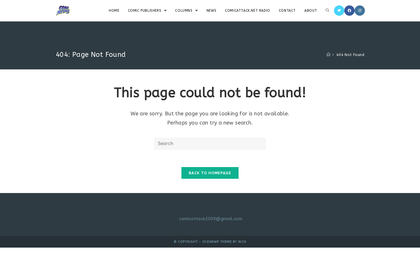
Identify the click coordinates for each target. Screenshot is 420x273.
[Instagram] (360, 10)
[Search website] (327, 10)
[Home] (328, 55)
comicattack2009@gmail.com (210, 218)
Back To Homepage (210, 173)
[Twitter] (339, 10)
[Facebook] (349, 10)
